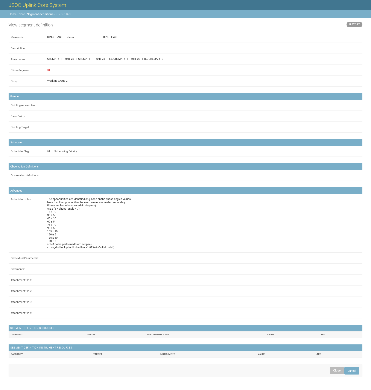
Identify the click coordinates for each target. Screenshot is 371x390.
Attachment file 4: (21, 313)
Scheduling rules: (21, 199)
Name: (71, 37)
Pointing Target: (20, 127)
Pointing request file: (23, 105)
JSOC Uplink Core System (37, 5)
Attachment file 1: (21, 280)
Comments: (18, 269)
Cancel (352, 370)
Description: (18, 48)
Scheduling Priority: (66, 151)
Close (337, 370)
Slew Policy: (18, 116)
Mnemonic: (17, 37)
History (354, 24)
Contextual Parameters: (25, 258)
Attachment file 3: (21, 302)
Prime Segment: (20, 70)
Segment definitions (40, 14)
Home (13, 14)
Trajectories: (18, 59)
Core (22, 14)
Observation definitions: (25, 175)
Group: (15, 81)
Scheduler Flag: (20, 151)
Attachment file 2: (21, 291)
